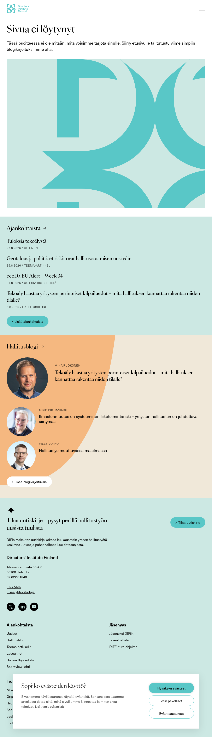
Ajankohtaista (24, 228)
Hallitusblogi (22, 347)
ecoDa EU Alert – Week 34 (35, 276)
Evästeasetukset (171, 713)
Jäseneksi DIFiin (121, 633)
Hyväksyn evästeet (171, 688)
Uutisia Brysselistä (20, 659)
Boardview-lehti (18, 666)
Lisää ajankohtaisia (28, 321)
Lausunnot (14, 653)
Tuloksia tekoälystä (26, 241)
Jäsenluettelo (119, 639)
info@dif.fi (14, 586)
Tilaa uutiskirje (189, 522)
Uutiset (12, 633)
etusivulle (141, 43)
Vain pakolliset (171, 700)
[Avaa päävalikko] (202, 9)
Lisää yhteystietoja (21, 591)
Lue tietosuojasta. (70, 544)
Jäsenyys (117, 625)
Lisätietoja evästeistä (49, 706)
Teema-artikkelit (19, 646)
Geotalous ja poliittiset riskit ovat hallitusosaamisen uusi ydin (69, 258)
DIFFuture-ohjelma (123, 646)
